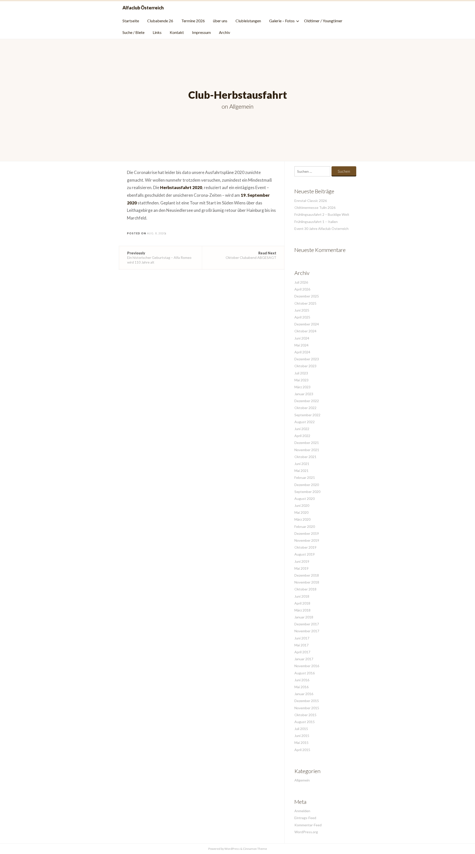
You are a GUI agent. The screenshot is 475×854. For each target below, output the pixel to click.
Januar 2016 (303, 694)
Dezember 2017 (306, 624)
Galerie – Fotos (282, 20)
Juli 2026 (301, 282)
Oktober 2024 (305, 331)
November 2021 (306, 450)
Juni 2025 (301, 310)
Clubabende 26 (160, 20)
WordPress (232, 849)
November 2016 (306, 666)
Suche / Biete (133, 32)
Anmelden (302, 811)
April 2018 (302, 603)
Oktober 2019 (305, 547)
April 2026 (302, 289)
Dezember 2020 (306, 485)
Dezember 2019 (306, 533)
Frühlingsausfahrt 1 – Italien (316, 222)
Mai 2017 (301, 645)
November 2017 (306, 631)
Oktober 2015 (305, 715)
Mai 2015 (301, 742)
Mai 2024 (301, 345)
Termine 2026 (193, 20)
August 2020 (304, 498)
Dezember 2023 (306, 359)
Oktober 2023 (305, 366)
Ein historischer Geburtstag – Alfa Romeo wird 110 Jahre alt (159, 257)
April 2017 (302, 652)
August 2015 (304, 722)
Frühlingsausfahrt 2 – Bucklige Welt (321, 214)
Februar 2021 (304, 477)
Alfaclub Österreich (143, 7)
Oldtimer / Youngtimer (323, 20)
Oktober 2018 (305, 589)
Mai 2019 (301, 568)
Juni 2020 (301, 505)
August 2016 (304, 673)
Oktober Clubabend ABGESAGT (251, 255)
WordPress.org (306, 832)
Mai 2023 (301, 380)
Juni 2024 (301, 338)
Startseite (130, 20)
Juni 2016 (301, 680)
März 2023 (302, 387)
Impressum (201, 32)
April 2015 (302, 750)
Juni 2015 (301, 735)
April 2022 (302, 436)
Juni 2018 (301, 596)
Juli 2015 (301, 729)
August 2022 (304, 422)
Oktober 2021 (305, 457)
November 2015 (306, 708)
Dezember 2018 (306, 575)
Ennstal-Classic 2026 (310, 200)
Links (157, 32)
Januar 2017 (303, 659)
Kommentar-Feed (308, 825)
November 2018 (306, 582)
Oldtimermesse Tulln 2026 (314, 207)
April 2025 (302, 317)
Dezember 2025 (306, 296)
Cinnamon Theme (255, 849)
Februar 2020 (304, 526)
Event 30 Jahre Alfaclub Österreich (321, 228)
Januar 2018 (303, 617)
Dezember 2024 (306, 324)
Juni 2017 (301, 638)
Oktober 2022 (305, 408)
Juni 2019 (301, 561)
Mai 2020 (301, 512)
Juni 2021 (301, 464)
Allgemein (241, 106)
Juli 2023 (301, 373)
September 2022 (307, 415)
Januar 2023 (303, 394)
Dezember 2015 (306, 701)
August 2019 (304, 554)
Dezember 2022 (306, 401)
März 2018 (302, 610)
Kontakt (177, 32)
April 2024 (302, 352)
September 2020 (307, 491)
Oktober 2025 (305, 303)
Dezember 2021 (306, 442)
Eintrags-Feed (305, 818)
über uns (220, 20)
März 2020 (302, 519)
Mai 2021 (301, 470)
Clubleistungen (248, 20)
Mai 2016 (301, 687)
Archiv (224, 32)
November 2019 (306, 540)
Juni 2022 (301, 429)
